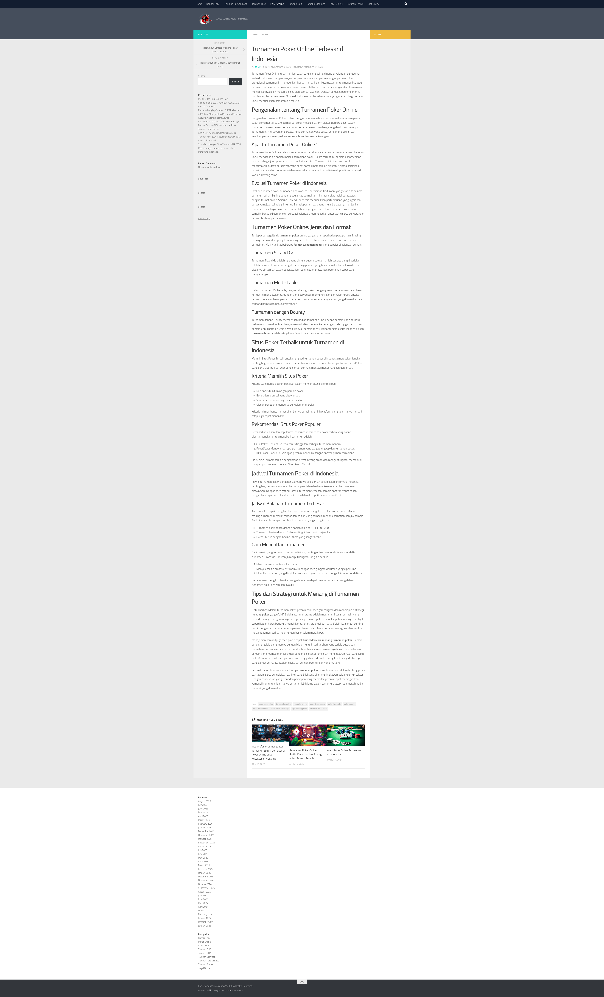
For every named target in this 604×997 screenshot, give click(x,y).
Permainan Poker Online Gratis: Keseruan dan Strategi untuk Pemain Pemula (305, 754)
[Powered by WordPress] (210, 990)
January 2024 (204, 918)
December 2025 (206, 831)
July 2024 (202, 895)
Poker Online (277, 3)
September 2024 (206, 888)
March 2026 (204, 820)
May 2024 (203, 903)
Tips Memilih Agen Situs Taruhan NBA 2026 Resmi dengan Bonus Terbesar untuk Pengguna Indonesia (219, 148)
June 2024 (203, 899)
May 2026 (203, 812)
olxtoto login (204, 218)
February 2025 (205, 869)
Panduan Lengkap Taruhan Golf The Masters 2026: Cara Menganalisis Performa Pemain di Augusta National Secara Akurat (220, 114)
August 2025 (204, 846)
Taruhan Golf (295, 3)
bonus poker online (283, 704)
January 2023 (204, 925)
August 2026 (204, 801)
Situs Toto (203, 178)
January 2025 (204, 872)
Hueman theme (236, 990)
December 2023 (206, 922)
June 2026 (203, 808)
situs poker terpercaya (280, 709)
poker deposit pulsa (317, 704)
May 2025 (203, 857)
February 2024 (205, 914)
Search (201, 76)
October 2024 (205, 884)
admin (258, 67)
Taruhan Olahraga (315, 3)
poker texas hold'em (260, 709)
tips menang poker (299, 709)
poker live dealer (334, 704)
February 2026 (205, 823)
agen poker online (266, 704)
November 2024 (206, 880)
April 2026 (203, 816)
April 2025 (203, 861)
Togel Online (336, 3)
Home (199, 3)
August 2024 (204, 891)
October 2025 (205, 838)
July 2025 (202, 850)
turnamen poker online (318, 709)
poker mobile (349, 704)
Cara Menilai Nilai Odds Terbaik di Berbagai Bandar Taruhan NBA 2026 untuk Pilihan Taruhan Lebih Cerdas (218, 125)
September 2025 (206, 842)
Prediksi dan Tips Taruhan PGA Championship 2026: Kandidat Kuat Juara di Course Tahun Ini (219, 103)
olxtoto (201, 192)
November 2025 (206, 835)
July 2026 (202, 804)
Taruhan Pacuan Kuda (236, 3)
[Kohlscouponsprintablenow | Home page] (205, 19)
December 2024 (206, 876)
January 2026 (204, 827)
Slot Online (374, 3)
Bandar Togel (213, 3)
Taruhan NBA (259, 3)
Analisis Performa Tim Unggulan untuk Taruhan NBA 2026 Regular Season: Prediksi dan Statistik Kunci (219, 137)
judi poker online (300, 704)
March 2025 (204, 865)
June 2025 (203, 854)
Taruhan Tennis (355, 3)
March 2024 (204, 910)
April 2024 (203, 906)
